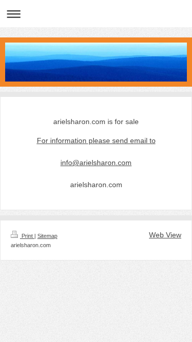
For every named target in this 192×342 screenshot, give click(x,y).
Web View (165, 235)
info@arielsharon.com (96, 162)
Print (27, 236)
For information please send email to (96, 140)
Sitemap (47, 236)
